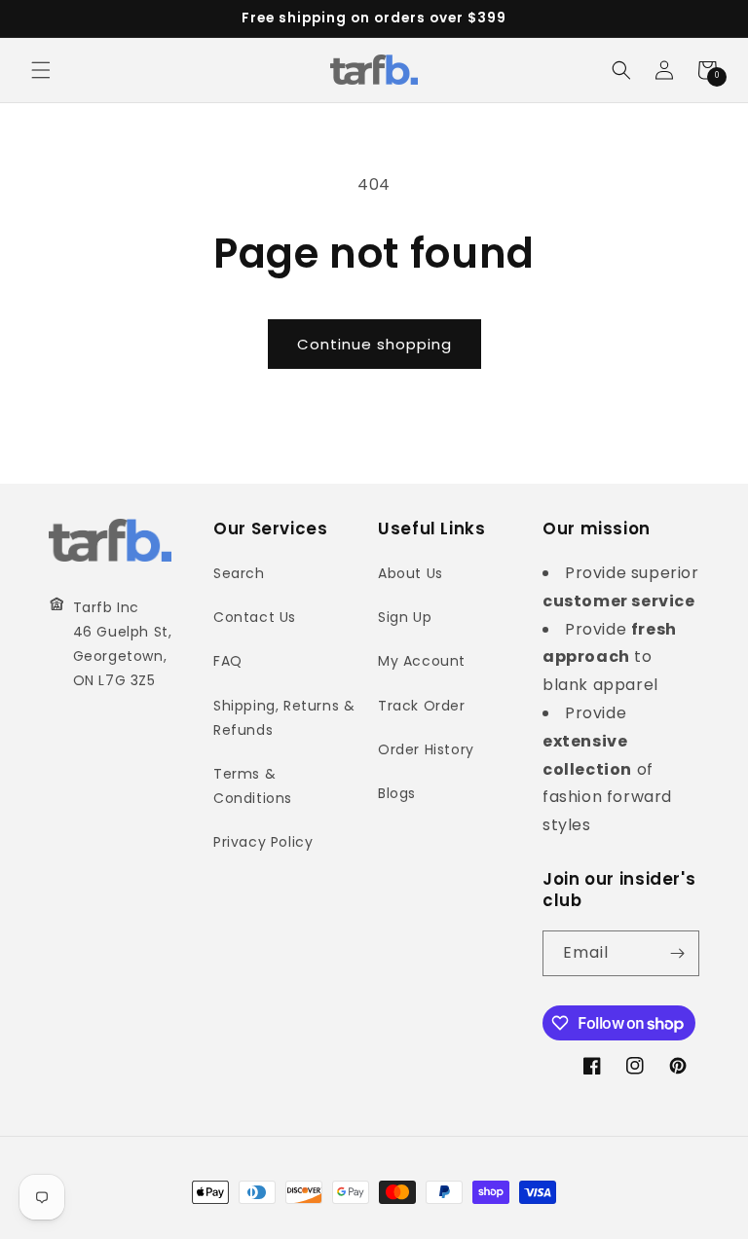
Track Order (422, 705)
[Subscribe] (676, 953)
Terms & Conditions (252, 786)
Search (239, 573)
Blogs (397, 793)
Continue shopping (374, 344)
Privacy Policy (263, 842)
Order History (426, 749)
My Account (422, 661)
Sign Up (404, 617)
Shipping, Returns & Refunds (284, 718)
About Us (410, 573)
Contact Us (254, 617)
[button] (40, 70)
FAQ (228, 661)
